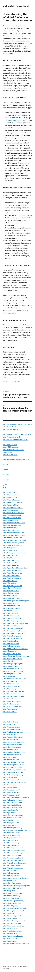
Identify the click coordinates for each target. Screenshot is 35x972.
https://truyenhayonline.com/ (13, 926)
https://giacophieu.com (11, 646)
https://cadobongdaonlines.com (14, 540)
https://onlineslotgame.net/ (13, 732)
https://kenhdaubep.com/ (12, 883)
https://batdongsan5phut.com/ (14, 850)
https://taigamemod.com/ (12, 903)
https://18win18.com (10, 492)
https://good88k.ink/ (10, 810)
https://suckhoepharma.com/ (13, 901)
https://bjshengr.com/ (11, 447)
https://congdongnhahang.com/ (14, 863)
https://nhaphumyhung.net (13, 664)
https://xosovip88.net (10, 505)
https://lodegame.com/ (11, 823)
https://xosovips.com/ (11, 780)
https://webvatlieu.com (11, 704)
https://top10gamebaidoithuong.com (16, 601)
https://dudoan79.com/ (11, 790)
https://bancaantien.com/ (12, 747)
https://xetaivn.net (10, 711)
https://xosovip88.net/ (11, 734)
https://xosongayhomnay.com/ (14, 765)
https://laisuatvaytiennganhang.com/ (16, 886)
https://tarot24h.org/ (10, 906)
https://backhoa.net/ (10, 840)
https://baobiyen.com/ (11, 843)
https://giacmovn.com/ (11, 873)
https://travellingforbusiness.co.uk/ (15, 439)
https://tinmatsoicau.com (12, 515)
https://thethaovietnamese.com (14, 679)
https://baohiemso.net (11, 616)
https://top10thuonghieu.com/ (14, 921)
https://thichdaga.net (10, 510)
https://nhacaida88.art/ (11, 792)
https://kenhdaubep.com (12, 653)
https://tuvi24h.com (10, 699)
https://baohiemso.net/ (11, 845)
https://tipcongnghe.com (12, 689)
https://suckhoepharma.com (13, 671)
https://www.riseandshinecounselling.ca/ (17, 424)
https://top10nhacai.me (11, 500)
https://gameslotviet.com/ (12, 807)
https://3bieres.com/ (10, 455)
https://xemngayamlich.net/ (13, 936)
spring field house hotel (16, 6)
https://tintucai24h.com (11, 686)
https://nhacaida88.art (11, 563)
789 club (6, 475)
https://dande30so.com (11, 555)
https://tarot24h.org (10, 676)
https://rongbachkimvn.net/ (13, 737)
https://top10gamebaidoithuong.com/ (16, 830)
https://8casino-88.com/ (12, 724)
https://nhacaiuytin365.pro (12, 545)
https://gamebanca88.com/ (12, 802)
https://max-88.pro (10, 596)
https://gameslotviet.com (12, 578)
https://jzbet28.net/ (10, 813)
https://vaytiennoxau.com (12, 701)
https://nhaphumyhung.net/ (13, 893)
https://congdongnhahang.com (14, 633)
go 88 (5, 485)
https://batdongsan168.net (12, 618)
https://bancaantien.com (12, 517)
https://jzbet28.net (10, 583)
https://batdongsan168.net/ (13, 848)
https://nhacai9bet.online (12, 598)
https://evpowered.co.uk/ (12, 437)
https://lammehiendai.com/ (13, 888)
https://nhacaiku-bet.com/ (12, 800)
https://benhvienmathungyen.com (15, 623)
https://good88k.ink (10, 580)
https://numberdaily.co (11, 666)
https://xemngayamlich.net (13, 706)
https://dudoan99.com (11, 565)
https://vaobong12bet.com (12, 538)
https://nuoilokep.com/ (11, 833)
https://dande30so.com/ (11, 785)
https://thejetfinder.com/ (12, 429)
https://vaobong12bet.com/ (12, 767)
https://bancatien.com (11, 530)
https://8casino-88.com (11, 495)
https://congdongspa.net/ (12, 865)
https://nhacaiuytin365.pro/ (13, 775)
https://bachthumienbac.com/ (13, 762)
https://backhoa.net (10, 611)
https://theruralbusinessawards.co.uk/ (16, 460)
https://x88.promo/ (10, 777)
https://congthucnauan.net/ (13, 868)
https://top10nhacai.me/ (11, 729)
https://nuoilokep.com (11, 603)
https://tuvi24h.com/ (10, 928)
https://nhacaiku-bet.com (12, 570)
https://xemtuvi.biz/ (10, 938)
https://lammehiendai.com (12, 659)
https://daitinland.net (10, 641)
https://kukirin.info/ (10, 444)
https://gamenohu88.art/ (12, 805)
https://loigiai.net (9, 661)
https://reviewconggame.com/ (13, 742)
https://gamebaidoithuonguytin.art (15, 568)
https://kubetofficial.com (12, 588)
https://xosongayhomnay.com (14, 535)
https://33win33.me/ (15, 120)
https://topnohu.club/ (10, 750)
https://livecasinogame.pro (12, 585)
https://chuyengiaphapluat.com (14, 631)
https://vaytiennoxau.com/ (12, 931)
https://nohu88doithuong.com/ (14, 752)
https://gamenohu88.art (11, 575)
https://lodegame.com (11, 593)
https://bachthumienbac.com (13, 533)
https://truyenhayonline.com (13, 696)
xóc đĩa (5, 465)
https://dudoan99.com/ (11, 795)
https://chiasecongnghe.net (13, 628)
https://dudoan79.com (11, 560)
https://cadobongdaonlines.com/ (14, 770)
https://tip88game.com (11, 558)
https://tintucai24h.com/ (12, 916)
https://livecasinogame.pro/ (13, 815)
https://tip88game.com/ (11, 787)
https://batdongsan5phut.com (14, 621)
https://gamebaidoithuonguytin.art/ (16, 797)
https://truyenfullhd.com (12, 694)
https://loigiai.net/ (9, 891)
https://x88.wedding (10, 528)
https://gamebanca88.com (12, 573)
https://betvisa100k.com (11, 626)
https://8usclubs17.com (11, 497)
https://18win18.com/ (10, 722)
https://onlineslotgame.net (12, 502)
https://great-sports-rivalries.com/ (15, 878)
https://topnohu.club (10, 520)
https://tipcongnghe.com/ (12, 918)
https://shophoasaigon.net (12, 669)
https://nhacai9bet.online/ (12, 828)
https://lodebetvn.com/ (11, 820)
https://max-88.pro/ (10, 825)
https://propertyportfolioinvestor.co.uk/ (17, 434)
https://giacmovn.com (11, 643)
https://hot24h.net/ (10, 881)
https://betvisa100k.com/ (12, 855)
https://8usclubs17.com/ (11, 727)
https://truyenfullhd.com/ (12, 923)
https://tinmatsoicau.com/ (12, 745)
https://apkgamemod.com (12, 608)
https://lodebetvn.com (11, 591)
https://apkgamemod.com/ (12, 838)
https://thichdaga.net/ (11, 739)
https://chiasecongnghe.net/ (13, 858)
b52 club (6, 480)
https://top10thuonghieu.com (13, 691)
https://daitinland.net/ (11, 870)
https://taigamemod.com (12, 674)
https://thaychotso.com (11, 606)
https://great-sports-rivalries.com (15, 648)
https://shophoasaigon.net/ (13, 898)
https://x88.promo (9, 548)
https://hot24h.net (9, 651)
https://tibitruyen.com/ (11, 913)
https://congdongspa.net (12, 636)
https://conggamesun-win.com (14, 553)
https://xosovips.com (10, 550)
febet (4, 487)
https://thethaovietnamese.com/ (14, 908)
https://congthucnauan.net (12, 638)
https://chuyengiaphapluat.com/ (14, 860)
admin (7, 382)
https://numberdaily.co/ (11, 896)
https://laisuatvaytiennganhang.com (16, 656)
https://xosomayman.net (12, 525)
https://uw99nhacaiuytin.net (13, 543)
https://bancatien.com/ (11, 760)
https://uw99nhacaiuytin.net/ (13, 772)
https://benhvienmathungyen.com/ (15, 853)
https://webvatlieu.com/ (11, 933)
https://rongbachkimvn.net (13, 507)
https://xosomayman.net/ (12, 755)
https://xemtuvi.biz (10, 709)
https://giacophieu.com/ (11, 875)
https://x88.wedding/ (10, 757)
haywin (5, 470)
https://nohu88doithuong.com (14, 523)
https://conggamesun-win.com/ (14, 782)
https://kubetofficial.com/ (12, 818)
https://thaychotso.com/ (11, 835)
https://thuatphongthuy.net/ (13, 911)
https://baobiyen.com (10, 613)
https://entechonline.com (12, 427)
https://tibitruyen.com (11, 684)
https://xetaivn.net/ (10, 941)
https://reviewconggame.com (13, 512)
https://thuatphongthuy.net (13, 681)
